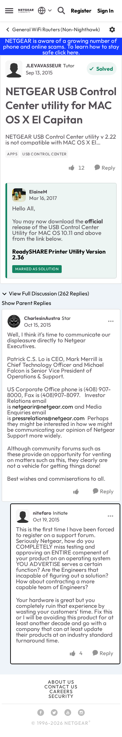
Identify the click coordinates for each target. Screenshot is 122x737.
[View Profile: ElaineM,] (19, 195)
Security (61, 696)
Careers (61, 691)
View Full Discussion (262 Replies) (49, 294)
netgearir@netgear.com (42, 406)
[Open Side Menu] (9, 10)
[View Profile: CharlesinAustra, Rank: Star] (14, 321)
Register (81, 10)
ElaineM (38, 191)
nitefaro (42, 513)
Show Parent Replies (26, 303)
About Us (61, 682)
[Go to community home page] (26, 11)
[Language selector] (45, 10)
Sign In (105, 10)
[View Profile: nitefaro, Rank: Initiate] (22, 516)
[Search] (61, 10)
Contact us (61, 687)
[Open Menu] (112, 29)
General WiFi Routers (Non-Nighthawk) (56, 29)
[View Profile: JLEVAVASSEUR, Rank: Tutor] (13, 69)
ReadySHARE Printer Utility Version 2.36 (59, 254)
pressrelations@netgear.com (48, 418)
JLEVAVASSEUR (43, 65)
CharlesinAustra (42, 318)
